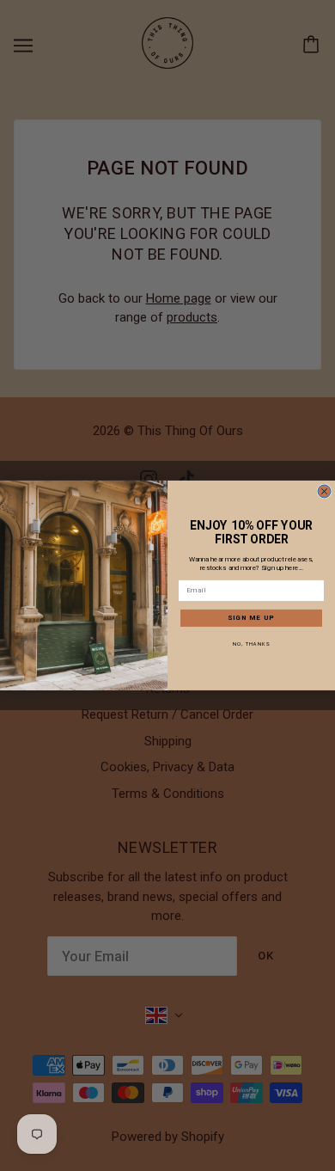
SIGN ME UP (251, 618)
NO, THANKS (252, 644)
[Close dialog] (324, 491)
